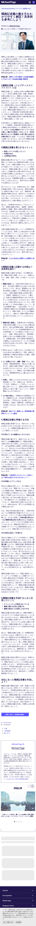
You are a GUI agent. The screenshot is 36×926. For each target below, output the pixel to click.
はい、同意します (8, 922)
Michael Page (7, 722)
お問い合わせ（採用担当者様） (15, 714)
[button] (14, 821)
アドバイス (19, 8)
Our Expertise (7, 895)
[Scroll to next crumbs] (32, 8)
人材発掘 (7, 731)
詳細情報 (18, 922)
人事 (5, 728)
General (5, 890)
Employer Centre (8, 905)
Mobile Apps (7, 900)
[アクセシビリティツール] (30, 2)
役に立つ (7, 733)
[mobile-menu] (34, 2)
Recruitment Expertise (8, 8)
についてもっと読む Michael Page (17, 779)
